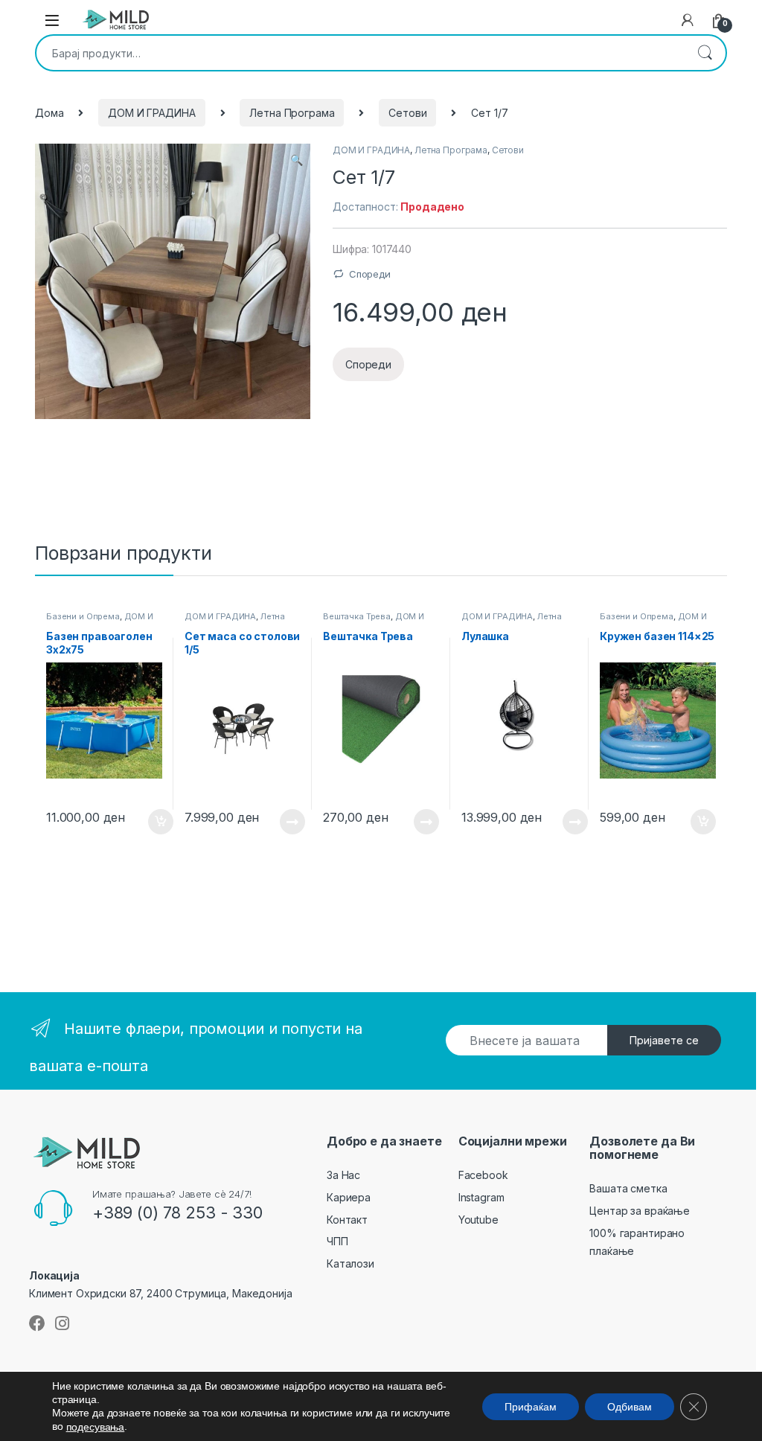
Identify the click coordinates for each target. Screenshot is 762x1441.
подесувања (95, 1427)
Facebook (483, 1175)
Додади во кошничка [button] (149, 821)
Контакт (347, 1219)
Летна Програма (291, 112)
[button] (296, 160)
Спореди (370, 274)
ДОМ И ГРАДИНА (151, 112)
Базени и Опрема (83, 616)
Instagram (481, 1197)
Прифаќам (531, 1406)
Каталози (350, 1263)
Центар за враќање (639, 1210)
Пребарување (705, 53)
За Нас (343, 1175)
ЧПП (337, 1241)
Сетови (407, 112)
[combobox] (360, 53)
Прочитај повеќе (282, 821)
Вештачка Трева (357, 616)
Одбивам (629, 1406)
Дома (49, 112)
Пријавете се (664, 1040)
